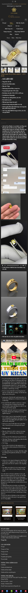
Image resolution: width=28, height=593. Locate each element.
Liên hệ (17, 34)
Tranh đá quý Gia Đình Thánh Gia (7, 518)
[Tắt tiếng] (23, 265)
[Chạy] (2, 265)
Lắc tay (17, 26)
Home (8, 38)
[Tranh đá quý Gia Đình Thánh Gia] (7, 511)
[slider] (13, 265)
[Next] (25, 53)
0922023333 (17, 17)
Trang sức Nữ (4, 551)
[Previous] (3, 53)
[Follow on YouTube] (15, 1)
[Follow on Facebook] (13, 1)
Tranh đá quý (19, 28)
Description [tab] (3, 120)
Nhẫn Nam (18, 38)
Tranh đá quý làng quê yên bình (21, 518)
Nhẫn (11, 23)
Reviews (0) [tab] (3, 123)
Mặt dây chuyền (20, 23)
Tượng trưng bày (8, 31)
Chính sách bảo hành (6, 570)
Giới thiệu (3, 565)
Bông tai (10, 26)
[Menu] (2, 20)
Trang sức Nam (5, 549)
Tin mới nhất (4, 559)
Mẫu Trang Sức (9, 28)
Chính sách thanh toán (6, 567)
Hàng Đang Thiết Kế (19, 31)
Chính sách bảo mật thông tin (8, 572)
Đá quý (4, 23)
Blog (11, 34)
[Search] (26, 20)
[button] (14, 243)
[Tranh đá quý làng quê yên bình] (21, 511)
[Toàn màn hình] (25, 265)
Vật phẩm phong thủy (6, 556)
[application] (14, 244)
